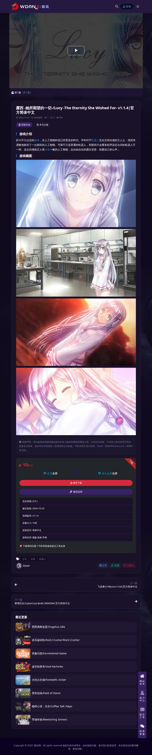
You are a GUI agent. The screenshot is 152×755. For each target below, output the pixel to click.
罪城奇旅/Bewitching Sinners (49, 719)
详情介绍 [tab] (25, 124)
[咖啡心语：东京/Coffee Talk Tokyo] (23, 706)
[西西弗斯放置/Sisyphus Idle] (23, 627)
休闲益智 (38, 117)
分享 (104, 565)
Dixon (26, 565)
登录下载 (77, 483)
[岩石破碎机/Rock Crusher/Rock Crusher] (23, 640)
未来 (36, 140)
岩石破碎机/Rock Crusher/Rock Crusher (56, 640)
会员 (49, 473)
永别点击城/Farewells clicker (49, 679)
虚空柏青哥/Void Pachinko (47, 666)
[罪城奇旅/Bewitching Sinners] (23, 720)
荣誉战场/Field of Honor (46, 693)
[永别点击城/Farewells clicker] (23, 680)
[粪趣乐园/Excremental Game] (23, 653)
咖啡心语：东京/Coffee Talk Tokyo (52, 706)
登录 (128, 6)
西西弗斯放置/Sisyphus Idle (48, 627)
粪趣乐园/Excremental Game (49, 653)
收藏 (117, 565)
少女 (47, 149)
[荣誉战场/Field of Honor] (23, 693)
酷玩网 (37, 745)
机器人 (95, 140)
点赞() (130, 565)
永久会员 (107, 473)
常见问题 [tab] (43, 124)
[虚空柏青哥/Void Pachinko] (23, 667)
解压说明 (77, 492)
